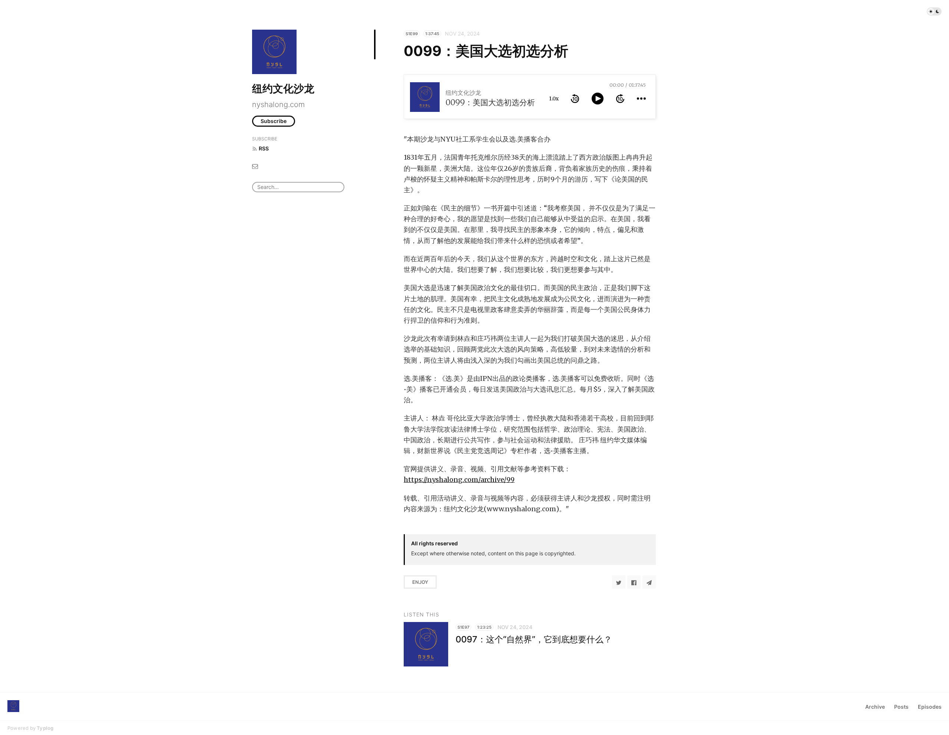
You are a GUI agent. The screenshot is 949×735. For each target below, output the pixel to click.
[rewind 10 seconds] (575, 98)
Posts (901, 707)
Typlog (45, 728)
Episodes (930, 707)
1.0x (554, 98)
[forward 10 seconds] (620, 98)
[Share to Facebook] (634, 582)
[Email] (255, 166)
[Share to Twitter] (618, 582)
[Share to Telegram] (649, 582)
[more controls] (641, 98)
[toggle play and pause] (597, 98)
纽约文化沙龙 (283, 88)
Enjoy (420, 582)
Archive (875, 707)
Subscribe (274, 121)
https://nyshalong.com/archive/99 (459, 479)
